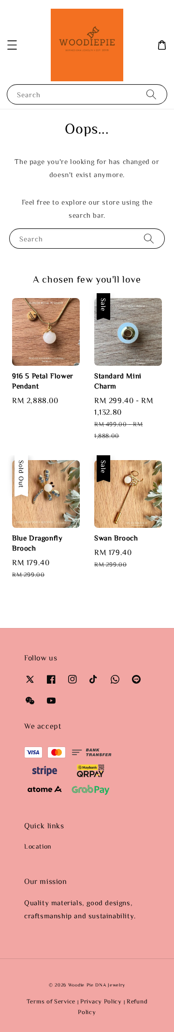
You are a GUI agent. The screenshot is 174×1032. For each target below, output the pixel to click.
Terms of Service (51, 1001)
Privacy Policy (101, 1001)
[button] (12, 45)
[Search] (151, 94)
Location (38, 846)
